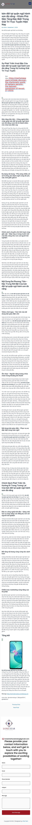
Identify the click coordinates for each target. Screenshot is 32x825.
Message (4, 795)
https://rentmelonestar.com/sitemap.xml (17, 694)
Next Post (16, 707)
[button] (30, 3)
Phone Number (6, 779)
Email (3, 771)
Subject (4, 787)
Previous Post (16, 704)
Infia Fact (25, 821)
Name (3, 763)
